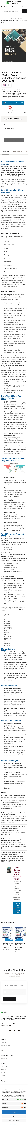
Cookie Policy (13, 1124)
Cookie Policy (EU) (5, 1045)
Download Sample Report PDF (14, 103)
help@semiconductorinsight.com (9, 1023)
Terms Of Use (4, 1069)
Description (5, 151)
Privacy (3, 1075)
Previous (3, 940)
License (6, 124)
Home (2, 19)
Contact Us (4, 1058)
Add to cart (14, 140)
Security (3, 1072)
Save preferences (14, 1120)
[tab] (5, 151)
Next (25, 940)
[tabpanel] (14, 45)
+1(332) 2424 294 (6, 1025)
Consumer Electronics (11, 19)
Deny (14, 1116)
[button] (25, 1087)
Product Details (17, 151)
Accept (14, 1112)
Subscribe (9, 999)
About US (3, 1042)
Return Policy (4, 1066)
